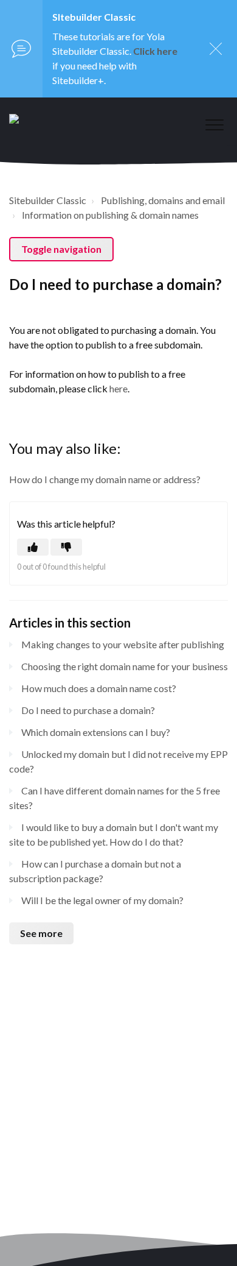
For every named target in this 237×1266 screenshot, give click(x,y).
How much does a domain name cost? (98, 688)
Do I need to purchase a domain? (88, 710)
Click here (155, 51)
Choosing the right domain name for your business (124, 666)
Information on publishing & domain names (110, 215)
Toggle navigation (61, 249)
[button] (214, 124)
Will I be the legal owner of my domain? (102, 900)
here (118, 388)
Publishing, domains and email (163, 200)
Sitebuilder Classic (47, 200)
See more (41, 933)
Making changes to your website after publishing (122, 644)
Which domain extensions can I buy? (95, 732)
